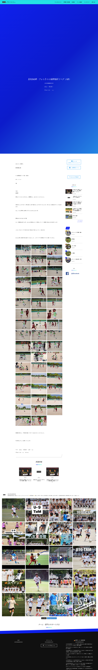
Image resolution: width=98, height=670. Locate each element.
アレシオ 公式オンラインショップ (74, 162)
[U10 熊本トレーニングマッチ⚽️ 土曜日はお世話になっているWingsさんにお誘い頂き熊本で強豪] (37, 581)
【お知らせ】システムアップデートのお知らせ (39, 480)
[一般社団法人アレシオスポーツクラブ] (9, 2)
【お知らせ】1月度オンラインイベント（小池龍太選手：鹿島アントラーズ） (52, 480)
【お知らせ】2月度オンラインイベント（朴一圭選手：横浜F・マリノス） (25, 480)
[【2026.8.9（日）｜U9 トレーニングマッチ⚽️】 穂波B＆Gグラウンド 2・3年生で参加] (37, 510)
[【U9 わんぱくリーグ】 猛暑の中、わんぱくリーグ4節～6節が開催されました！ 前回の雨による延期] (60, 557)
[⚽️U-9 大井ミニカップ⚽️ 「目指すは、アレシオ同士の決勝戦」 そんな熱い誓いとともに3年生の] (60, 581)
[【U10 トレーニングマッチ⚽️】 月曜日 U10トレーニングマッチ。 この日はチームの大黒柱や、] (84, 557)
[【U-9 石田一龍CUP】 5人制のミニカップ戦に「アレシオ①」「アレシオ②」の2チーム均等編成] (37, 557)
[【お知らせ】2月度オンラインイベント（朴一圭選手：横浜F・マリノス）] (25, 472)
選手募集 (73, 239)
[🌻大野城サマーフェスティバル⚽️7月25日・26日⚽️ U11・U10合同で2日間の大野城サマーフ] (13, 557)
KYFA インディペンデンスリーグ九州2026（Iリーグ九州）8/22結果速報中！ (78, 666)
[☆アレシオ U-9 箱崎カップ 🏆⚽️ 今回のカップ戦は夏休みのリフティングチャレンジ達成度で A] (13, 533)
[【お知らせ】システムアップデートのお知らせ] (39, 472)
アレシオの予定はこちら (50, 645)
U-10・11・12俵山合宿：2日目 (77, 259)
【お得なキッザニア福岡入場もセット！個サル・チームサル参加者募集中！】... (77, 209)
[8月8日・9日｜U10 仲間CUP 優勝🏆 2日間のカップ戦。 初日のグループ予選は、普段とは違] (84, 510)
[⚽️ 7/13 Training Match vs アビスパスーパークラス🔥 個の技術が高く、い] (13, 604)
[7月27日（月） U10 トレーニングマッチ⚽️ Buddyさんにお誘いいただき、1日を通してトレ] (84, 533)
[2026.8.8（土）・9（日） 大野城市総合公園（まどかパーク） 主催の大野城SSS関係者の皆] (60, 510)
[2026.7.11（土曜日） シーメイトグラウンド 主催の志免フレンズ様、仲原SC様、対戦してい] (37, 604)
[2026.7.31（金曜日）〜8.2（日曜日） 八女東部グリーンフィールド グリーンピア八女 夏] (60, 533)
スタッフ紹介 (74, 245)
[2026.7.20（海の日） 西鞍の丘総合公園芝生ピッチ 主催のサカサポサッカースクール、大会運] (13, 581)
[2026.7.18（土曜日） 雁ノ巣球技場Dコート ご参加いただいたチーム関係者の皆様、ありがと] (84, 581)
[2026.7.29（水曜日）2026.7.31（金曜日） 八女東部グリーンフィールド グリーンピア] (37, 533)
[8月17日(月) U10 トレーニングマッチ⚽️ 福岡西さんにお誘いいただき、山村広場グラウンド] (13, 510)
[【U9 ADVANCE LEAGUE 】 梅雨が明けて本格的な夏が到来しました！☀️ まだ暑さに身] (84, 604)
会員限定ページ (75, 167)
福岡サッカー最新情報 (80, 640)
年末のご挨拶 (75, 215)
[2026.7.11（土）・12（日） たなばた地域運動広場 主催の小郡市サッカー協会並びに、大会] (60, 604)
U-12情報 (73, 253)
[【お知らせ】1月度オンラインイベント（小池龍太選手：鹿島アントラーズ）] (52, 472)
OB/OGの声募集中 (75, 177)
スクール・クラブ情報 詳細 (76, 232)
